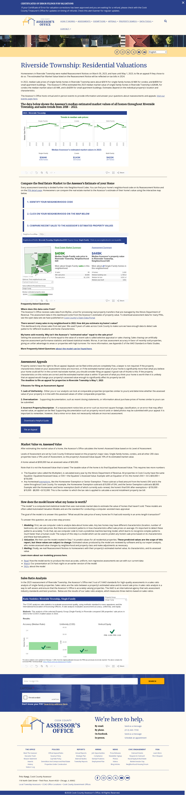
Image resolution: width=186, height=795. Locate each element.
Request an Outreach (137, 756)
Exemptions (99, 21)
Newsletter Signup (115, 756)
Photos (115, 759)
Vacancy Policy (55, 756)
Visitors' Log (30, 767)
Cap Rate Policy (55, 759)
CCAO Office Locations (51, 784)
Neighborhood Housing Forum (137, 764)
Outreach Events (137, 753)
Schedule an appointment (136, 737)
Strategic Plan (81, 756)
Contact (65, 29)
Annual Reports (80, 753)
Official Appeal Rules (55, 753)
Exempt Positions (98, 759)
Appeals (112, 21)
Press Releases (115, 753)
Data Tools (146, 21)
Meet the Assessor (30, 753)
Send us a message (133, 726)
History (30, 764)
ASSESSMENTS (84, 21)
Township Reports (80, 761)
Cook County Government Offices (77, 784)
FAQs (26, 566)
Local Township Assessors (30, 784)
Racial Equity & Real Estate (137, 759)
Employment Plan (98, 761)
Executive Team (30, 756)
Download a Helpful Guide (36, 420)
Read (26, 560)
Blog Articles (115, 764)
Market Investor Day (137, 761)
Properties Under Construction (56, 764)
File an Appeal (30, 429)
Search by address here (55, 704)
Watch (27, 563)
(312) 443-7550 (132, 730)
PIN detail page (35, 190)
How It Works (67, 21)
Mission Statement (30, 759)
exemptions (44, 481)
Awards (30, 761)
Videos (115, 761)
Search (152, 681)
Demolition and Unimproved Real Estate (55, 761)
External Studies (81, 759)
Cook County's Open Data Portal (79, 317)
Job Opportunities (98, 753)
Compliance (98, 756)
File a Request (157, 756)
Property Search (128, 21)
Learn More (157, 753)
